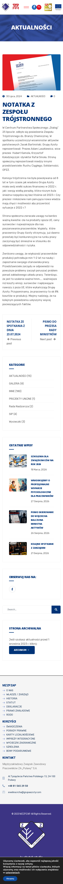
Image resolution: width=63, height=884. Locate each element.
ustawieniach (13, 872)
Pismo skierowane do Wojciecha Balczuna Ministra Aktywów (42, 520)
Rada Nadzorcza (19, 406)
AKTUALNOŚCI (38, 96)
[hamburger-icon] (26, 7)
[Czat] (39, 7)
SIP (11, 414)
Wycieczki (15, 421)
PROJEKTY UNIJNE (20, 398)
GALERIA (14, 383)
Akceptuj (10, 878)
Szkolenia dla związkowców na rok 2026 (42, 460)
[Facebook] (34, 7)
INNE (12, 391)
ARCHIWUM (20, 650)
